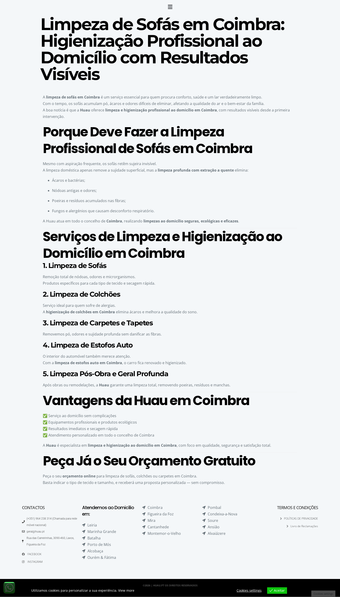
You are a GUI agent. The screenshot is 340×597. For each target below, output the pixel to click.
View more (126, 590)
